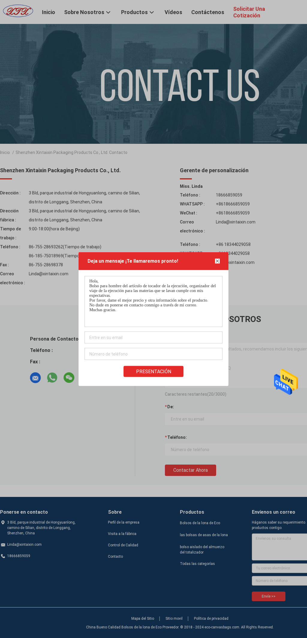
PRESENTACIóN (153, 371)
